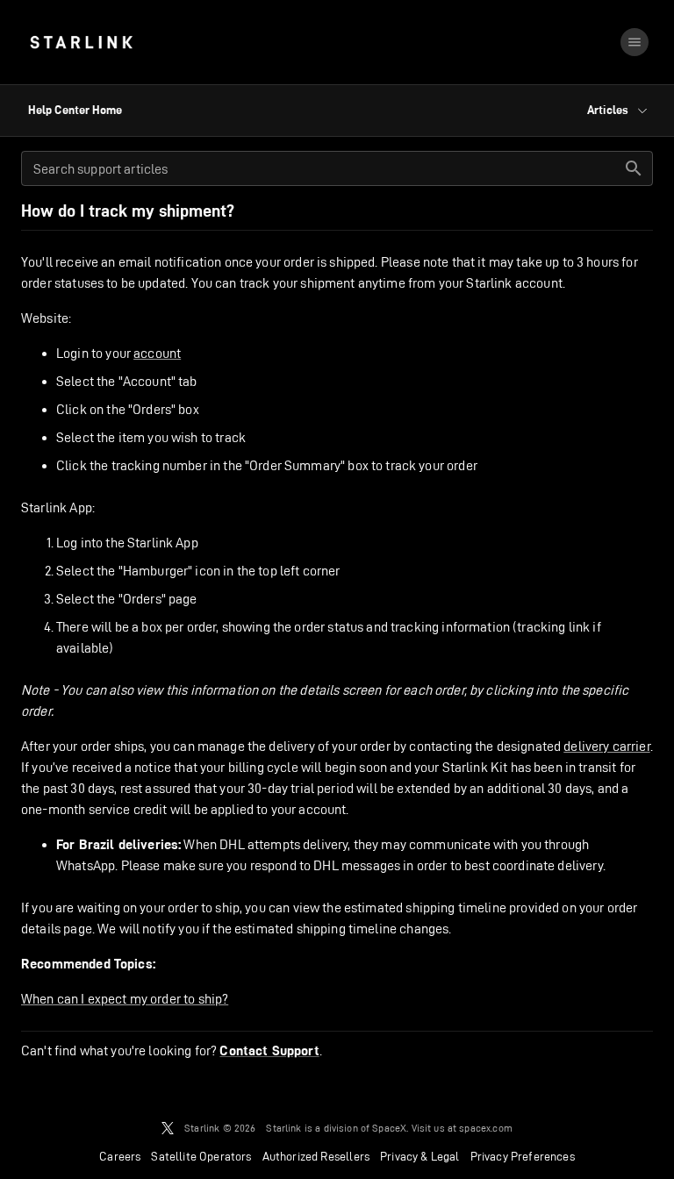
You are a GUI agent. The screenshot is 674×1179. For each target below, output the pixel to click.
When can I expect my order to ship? (124, 998)
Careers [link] (119, 1156)
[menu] (634, 42)
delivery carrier (606, 746)
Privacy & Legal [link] (420, 1156)
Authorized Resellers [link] (315, 1156)
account (157, 353)
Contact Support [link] (269, 1051)
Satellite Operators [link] (201, 1156)
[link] (81, 42)
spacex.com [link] (486, 1127)
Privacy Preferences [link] (522, 1156)
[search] (633, 168)
